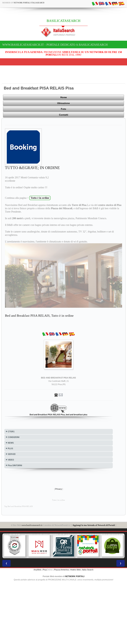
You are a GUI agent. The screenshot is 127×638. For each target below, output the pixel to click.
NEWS (11, 443)
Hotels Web (75, 570)
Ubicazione (63, 103)
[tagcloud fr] (108, 3)
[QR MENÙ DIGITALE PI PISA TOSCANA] (54, 545)
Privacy (58, 489)
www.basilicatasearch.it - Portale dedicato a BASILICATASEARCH (55, 44)
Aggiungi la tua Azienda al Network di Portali (93, 525)
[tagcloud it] (95, 3)
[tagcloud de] (114, 3)
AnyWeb (37, 570)
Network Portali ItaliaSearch (29, 3)
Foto (63, 109)
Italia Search (87, 570)
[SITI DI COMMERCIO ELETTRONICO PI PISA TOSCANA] (103, 545)
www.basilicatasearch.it (31, 525)
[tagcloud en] (101, 3)
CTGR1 (11, 431)
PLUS (10, 448)
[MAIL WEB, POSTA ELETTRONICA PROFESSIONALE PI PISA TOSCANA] (30, 545)
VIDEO (11, 460)
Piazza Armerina (61, 570)
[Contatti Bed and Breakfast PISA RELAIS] (58, 395)
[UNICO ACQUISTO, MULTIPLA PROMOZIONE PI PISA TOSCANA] (78, 545)
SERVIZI (11, 454)
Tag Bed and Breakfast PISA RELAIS (18, 506)
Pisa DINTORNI (15, 465)
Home (63, 97)
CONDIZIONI (13, 437)
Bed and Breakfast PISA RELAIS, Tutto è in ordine (39, 315)
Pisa (45, 570)
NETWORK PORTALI (74, 576)
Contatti (63, 114)
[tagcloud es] (121, 3)
